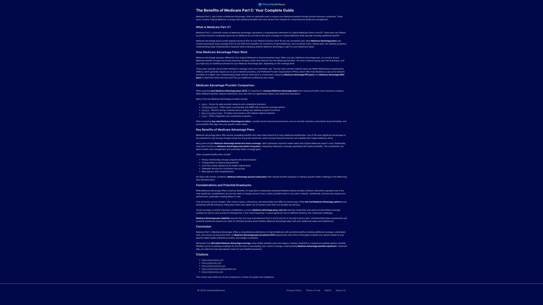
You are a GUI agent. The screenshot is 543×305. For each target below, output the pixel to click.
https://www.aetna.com (212, 260)
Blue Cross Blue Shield (212, 113)
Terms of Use (313, 290)
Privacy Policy (294, 290)
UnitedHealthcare (210, 107)
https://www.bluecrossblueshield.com (219, 269)
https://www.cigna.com (212, 272)
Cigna (204, 116)
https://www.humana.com (213, 266)
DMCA (328, 290)
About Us (341, 290)
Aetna (204, 104)
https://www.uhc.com (211, 263)
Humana (205, 110)
